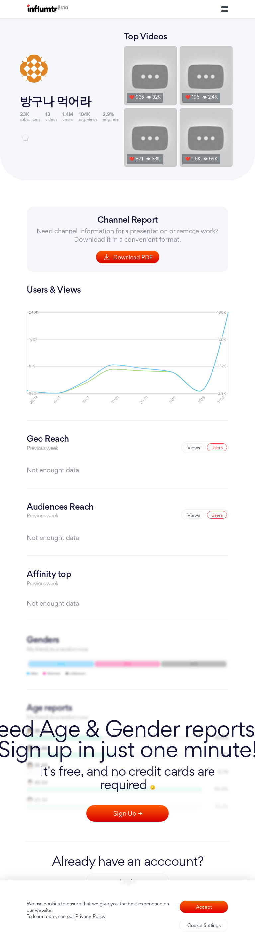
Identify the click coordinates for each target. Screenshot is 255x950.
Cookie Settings (204, 925)
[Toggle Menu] (225, 9)
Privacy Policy (90, 916)
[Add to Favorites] (25, 137)
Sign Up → (127, 813)
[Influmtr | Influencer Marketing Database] (47, 9)
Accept (204, 907)
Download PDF (133, 257)
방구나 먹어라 (55, 101)
